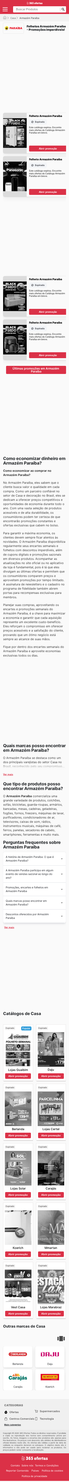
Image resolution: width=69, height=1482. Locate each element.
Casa (13, 18)
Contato (15, 1465)
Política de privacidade (34, 1476)
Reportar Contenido (17, 1470)
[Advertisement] (34, 70)
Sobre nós (27, 1465)
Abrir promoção (48, 148)
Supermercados (50, 1411)
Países (35, 1470)
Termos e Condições (47, 1465)
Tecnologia (47, 1418)
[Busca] (63, 9)
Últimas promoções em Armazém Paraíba (36, 370)
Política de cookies (52, 1470)
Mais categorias (12, 1425)
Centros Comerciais (21, 1418)
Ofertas (14, 1412)
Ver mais (8, 774)
